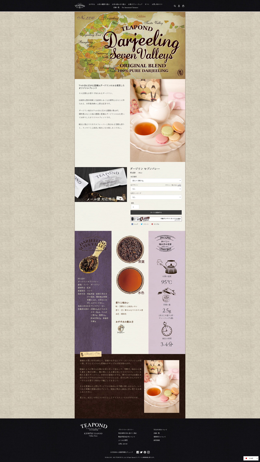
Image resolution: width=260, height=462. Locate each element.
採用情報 (157, 440)
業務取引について (160, 437)
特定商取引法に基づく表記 (127, 433)
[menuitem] (92, 4)
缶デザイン (154, 185)
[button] (132, 121)
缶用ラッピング (136, 193)
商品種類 (134, 177)
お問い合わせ (122, 444)
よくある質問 (122, 440)
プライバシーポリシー (126, 429)
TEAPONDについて (160, 429)
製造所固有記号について (126, 437)
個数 (132, 203)
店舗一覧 (157, 433)
